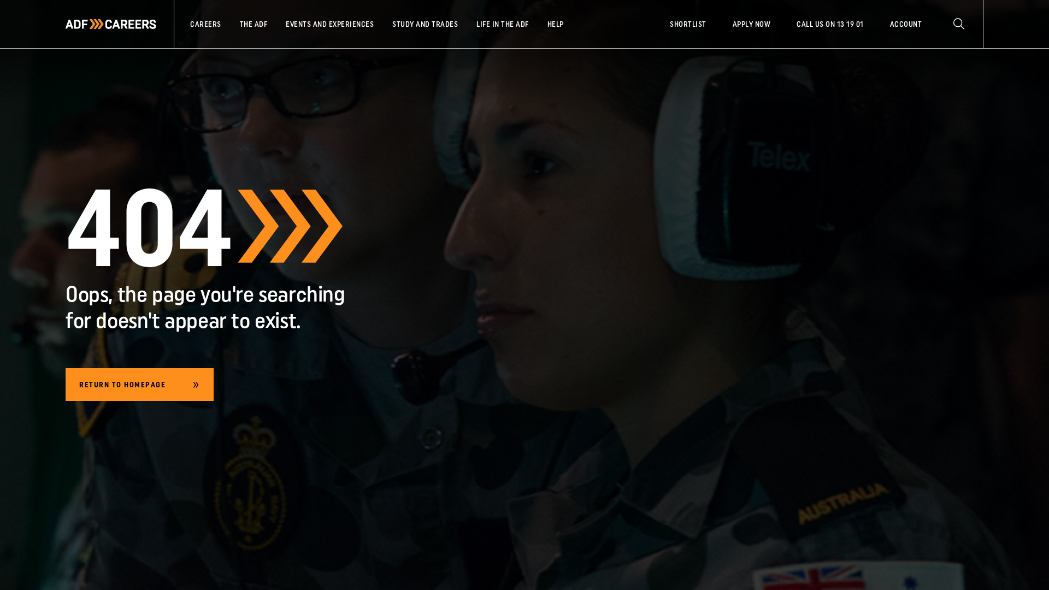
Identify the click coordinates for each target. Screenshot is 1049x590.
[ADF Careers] (111, 24)
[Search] (959, 24)
